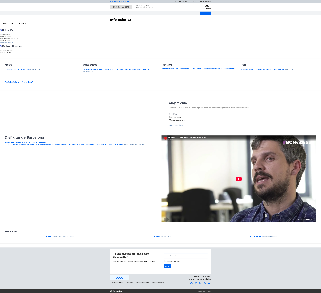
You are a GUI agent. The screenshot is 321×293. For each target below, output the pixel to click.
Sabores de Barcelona (269, 236)
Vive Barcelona (165, 236)
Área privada (183, 1)
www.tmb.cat (35, 69)
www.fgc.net (290, 69)
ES (193, 1)
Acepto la (173, 261)
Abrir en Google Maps (6, 42)
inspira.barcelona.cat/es (134, 144)
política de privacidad (175, 261)
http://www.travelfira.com (176, 125)
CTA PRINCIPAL (206, 13)
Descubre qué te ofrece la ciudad (62, 236)
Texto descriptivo (118, 261)
